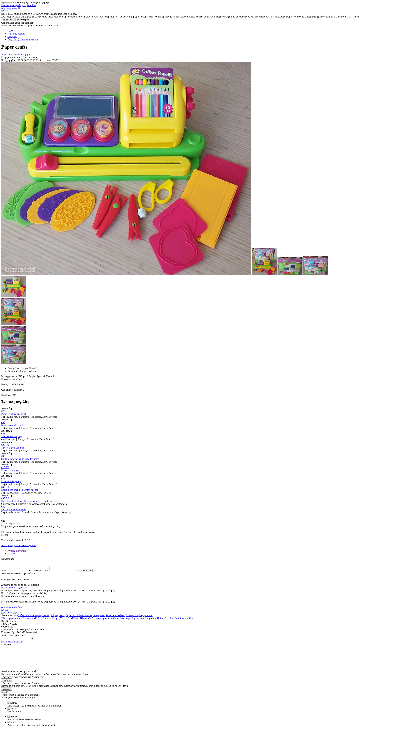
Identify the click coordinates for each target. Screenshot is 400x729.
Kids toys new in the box (13, 509)
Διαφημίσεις (99, 615)
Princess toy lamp (10, 470)
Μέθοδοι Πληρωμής (81, 618)
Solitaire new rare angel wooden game (20, 459)
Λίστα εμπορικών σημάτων (105, 618)
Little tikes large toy (11, 481)
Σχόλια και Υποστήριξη (30, 615)
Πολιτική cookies (165, 618)
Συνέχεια (6, 680)
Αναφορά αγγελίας (17, 550)
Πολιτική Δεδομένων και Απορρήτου (138, 618)
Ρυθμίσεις (32, 5)
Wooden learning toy (11, 436)
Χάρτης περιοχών (59, 615)
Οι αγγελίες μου (18, 5)
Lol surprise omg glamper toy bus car (19, 489)
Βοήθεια (110, 615)
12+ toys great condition (13, 447)
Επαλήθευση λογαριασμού (139, 615)
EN (3, 11)
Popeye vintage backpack (13, 414)
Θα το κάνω (7, 20)
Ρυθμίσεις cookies (184, 618)
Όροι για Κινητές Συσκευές (56, 618)
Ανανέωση (6, 54)
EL (6, 11)
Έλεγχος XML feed (32, 618)
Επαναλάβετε (23, 20)
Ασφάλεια (120, 615)
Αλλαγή (11, 553)
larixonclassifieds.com (12, 641)
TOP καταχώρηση (21, 54)
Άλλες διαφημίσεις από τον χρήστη (18, 545)
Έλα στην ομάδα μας (11, 618)
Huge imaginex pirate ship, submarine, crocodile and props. (30, 501)
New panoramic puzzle (12, 425)
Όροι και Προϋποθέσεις (81, 615)
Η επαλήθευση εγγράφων (14, 587)
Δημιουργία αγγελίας (11, 8)
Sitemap (46, 615)
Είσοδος (5, 5)
